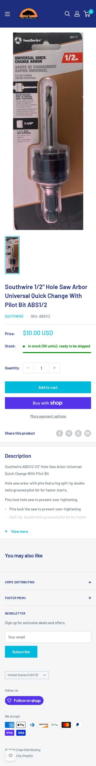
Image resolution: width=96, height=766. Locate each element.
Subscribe (21, 651)
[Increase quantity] (54, 368)
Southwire (14, 316)
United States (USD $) (23, 675)
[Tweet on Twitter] (78, 433)
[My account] (77, 13)
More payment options (48, 416)
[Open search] (67, 13)
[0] (87, 14)
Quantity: (12, 368)
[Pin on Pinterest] (68, 433)
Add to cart (48, 387)
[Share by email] (87, 433)
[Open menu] (7, 14)
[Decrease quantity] (28, 368)
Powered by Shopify (19, 756)
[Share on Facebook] (59, 433)
